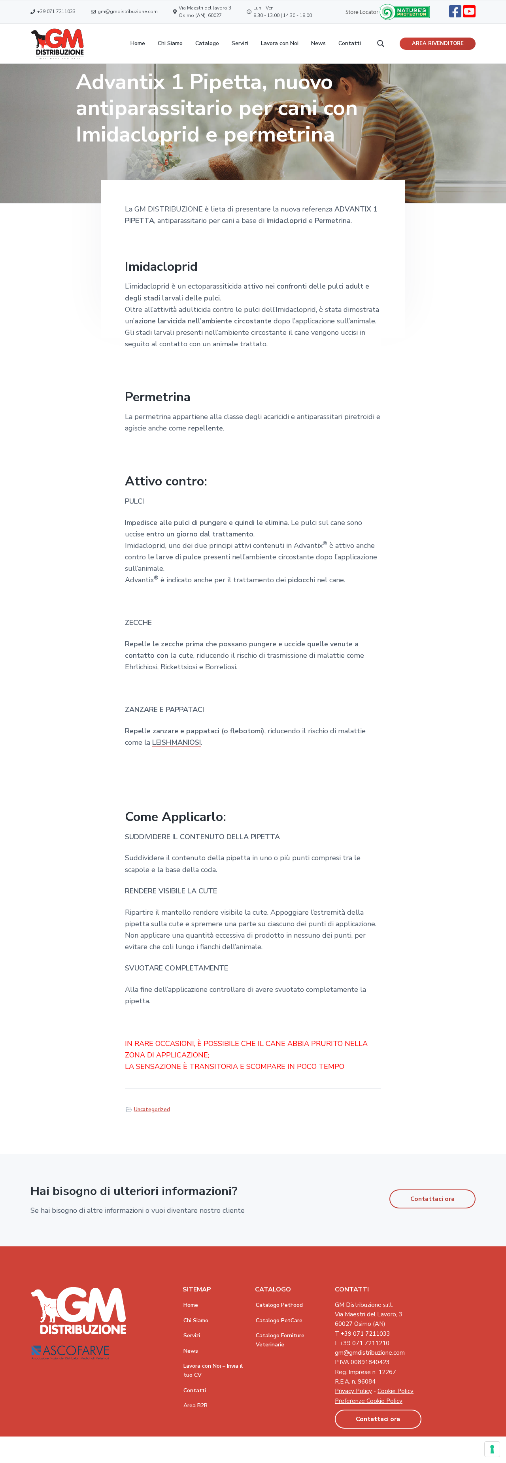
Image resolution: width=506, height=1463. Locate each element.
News (190, 1351)
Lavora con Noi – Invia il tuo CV (213, 1370)
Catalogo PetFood (279, 1305)
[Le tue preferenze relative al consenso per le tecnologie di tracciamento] (492, 1449)
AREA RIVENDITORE (438, 43)
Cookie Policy (395, 1391)
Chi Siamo (195, 1320)
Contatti (194, 1390)
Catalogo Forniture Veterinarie (280, 1340)
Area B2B (195, 1405)
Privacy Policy (353, 1391)
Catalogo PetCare (279, 1320)
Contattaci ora (432, 1199)
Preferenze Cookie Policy (368, 1401)
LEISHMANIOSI (176, 742)
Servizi (191, 1335)
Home (190, 1305)
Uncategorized (152, 1109)
